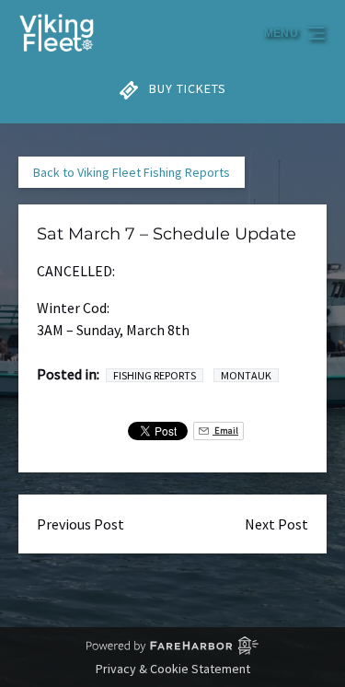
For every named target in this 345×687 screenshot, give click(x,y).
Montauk (246, 375)
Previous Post (80, 524)
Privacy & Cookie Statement (173, 668)
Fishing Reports (154, 375)
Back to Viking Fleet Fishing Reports (131, 172)
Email (225, 431)
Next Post (276, 524)
